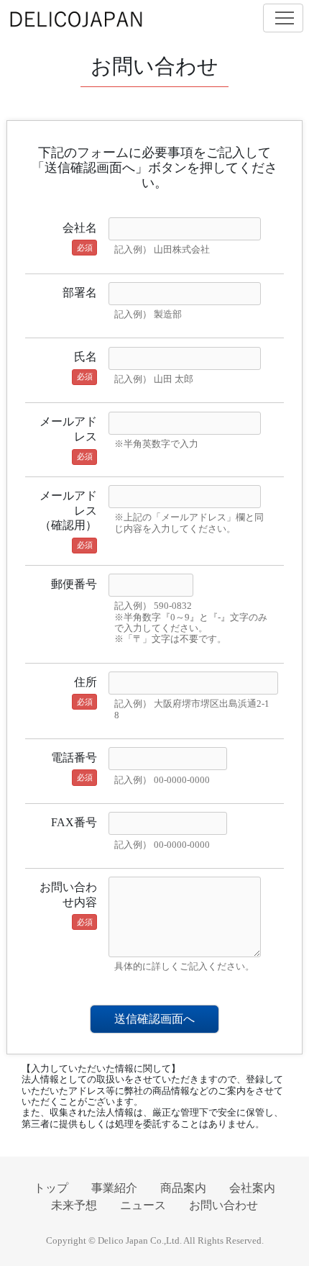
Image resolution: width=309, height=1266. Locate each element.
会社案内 (252, 1188)
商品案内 (183, 1188)
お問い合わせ (223, 1205)
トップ (51, 1188)
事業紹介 (114, 1188)
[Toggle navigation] (283, 18)
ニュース (143, 1205)
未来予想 (74, 1205)
